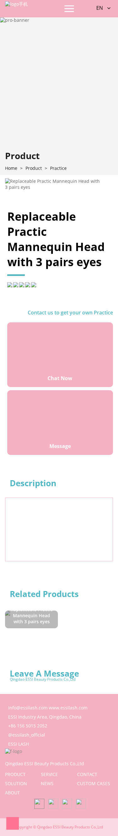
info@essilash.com (28, 708)
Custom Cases (93, 783)
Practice (58, 168)
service (49, 774)
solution (16, 783)
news (47, 783)
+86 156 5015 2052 (27, 726)
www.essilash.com (68, 708)
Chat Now (60, 378)
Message (60, 446)
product (15, 774)
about (12, 793)
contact (87, 774)
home (11, 168)
